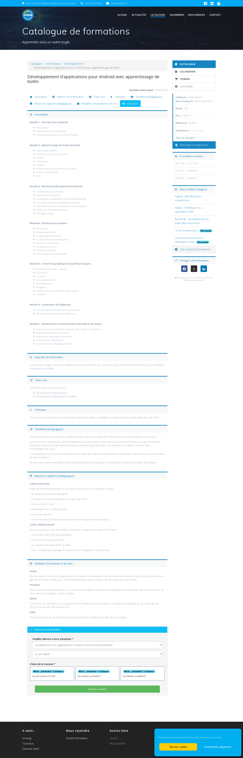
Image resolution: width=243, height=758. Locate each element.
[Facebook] (184, 268)
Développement (73, 64)
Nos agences (196, 14)
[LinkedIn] (204, 268)
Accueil (122, 14)
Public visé (99, 96)
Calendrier (177, 14)
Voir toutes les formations (194, 249)
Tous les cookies (178, 746)
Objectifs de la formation (69, 96)
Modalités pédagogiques (148, 96)
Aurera (114, 738)
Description (40, 96)
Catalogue (158, 14)
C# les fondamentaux (187, 230)
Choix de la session (41, 664)
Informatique (53, 64)
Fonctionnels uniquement (217, 746)
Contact (215, 14)
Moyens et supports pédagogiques (53, 103)
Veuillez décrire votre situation (51, 638)
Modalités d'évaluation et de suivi (99, 103)
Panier (185, 79)
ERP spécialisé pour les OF (194, 280)
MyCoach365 (117, 743)
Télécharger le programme (193, 145)
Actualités (139, 14)
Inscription (132, 103)
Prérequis (120, 96)
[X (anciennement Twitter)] (194, 268)
